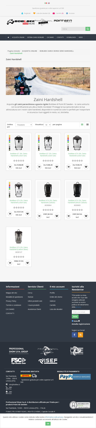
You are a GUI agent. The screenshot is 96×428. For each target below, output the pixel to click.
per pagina (57, 124)
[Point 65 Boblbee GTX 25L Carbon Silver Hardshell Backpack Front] (18, 236)
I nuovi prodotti (33, 305)
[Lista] (87, 124)
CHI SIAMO (50, 37)
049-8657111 (9, 388)
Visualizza (39, 124)
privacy (78, 307)
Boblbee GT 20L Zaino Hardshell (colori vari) (18, 155)
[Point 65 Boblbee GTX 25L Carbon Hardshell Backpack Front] (48, 189)
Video (81, 37)
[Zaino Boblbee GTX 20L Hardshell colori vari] (77, 142)
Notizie (30, 297)
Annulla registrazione (81, 324)
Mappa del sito (11, 293)
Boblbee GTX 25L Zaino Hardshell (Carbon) (48, 201)
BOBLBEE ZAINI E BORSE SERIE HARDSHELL (57, 51)
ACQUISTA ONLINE (29, 51)
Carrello (53, 305)
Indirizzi (52, 301)
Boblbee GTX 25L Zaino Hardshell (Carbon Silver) (18, 248)
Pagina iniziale (14, 51)
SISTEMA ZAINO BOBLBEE (35, 37)
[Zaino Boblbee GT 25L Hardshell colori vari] (48, 142)
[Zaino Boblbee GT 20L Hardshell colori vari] (18, 142)
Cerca (30, 293)
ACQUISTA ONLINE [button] (18, 37)
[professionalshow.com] (48, 351)
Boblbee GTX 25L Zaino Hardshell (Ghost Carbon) (77, 201)
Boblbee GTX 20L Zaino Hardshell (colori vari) (77, 155)
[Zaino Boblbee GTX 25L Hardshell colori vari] (18, 189)
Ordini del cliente (56, 297)
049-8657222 (9, 392)
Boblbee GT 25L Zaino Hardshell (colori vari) (48, 155)
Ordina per (10, 125)
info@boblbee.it (13, 384)
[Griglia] (82, 124)
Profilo (52, 293)
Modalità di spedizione (14, 297)
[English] (49, 3)
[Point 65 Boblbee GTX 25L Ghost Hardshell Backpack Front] (77, 189)
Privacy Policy (11, 301)
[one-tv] (77, 351)
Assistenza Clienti (34, 309)
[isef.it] (48, 361)
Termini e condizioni (13, 305)
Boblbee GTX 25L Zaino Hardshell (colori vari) (19, 201)
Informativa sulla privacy (54, 417)
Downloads (71, 37)
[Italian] (46, 3)
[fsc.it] (19, 361)
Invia (76, 321)
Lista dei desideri (56, 309)
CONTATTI (60, 37)
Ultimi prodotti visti (35, 301)
